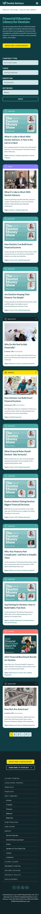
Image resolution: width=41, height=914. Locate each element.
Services (9, 787)
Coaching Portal (14, 783)
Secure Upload (13, 870)
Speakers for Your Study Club (15, 848)
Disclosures (11, 879)
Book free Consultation (16, 45)
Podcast (9, 791)
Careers (8, 853)
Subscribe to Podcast (19, 767)
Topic (6, 68)
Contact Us (9, 857)
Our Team (10, 826)
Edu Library (11, 796)
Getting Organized (22, 155)
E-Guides (9, 805)
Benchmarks (13, 672)
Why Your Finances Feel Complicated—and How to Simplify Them (20, 554)
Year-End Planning (10, 622)
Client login (11, 862)
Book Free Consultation (20, 762)
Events (8, 844)
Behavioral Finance (15, 363)
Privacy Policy (13, 875)
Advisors (12, 155)
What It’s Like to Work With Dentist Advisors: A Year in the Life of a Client (18, 139)
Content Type (10, 58)
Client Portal (12, 778)
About (8, 831)
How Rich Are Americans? (16, 709)
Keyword (8, 88)
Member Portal (13, 866)
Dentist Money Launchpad (14, 840)
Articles (8, 800)
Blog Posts (9, 818)
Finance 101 (13, 260)
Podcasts (9, 809)
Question (8, 78)
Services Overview (12, 835)
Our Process (11, 822)
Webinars (9, 813)
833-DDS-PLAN (18, 899)
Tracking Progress (28, 620)
